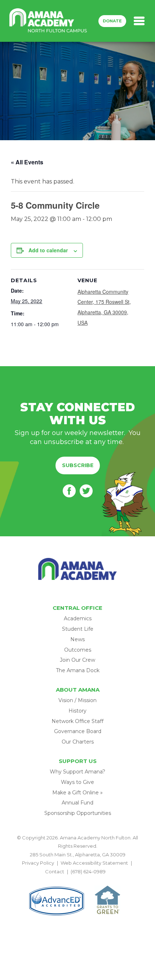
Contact (54, 871)
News (77, 639)
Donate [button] (112, 20)
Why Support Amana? (77, 771)
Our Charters (78, 741)
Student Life (77, 629)
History (77, 710)
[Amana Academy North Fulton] (48, 21)
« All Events (27, 162)
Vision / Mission (77, 700)
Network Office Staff (77, 721)
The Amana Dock (77, 670)
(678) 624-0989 (88, 871)
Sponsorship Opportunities (77, 813)
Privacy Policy (38, 863)
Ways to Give (77, 782)
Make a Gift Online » (77, 792)
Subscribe (77, 465)
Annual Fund (77, 802)
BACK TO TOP (77, 880)
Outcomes (77, 650)
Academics (78, 618)
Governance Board (77, 731)
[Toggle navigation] (139, 21)
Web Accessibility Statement (94, 863)
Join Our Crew (77, 660)
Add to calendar (48, 250)
